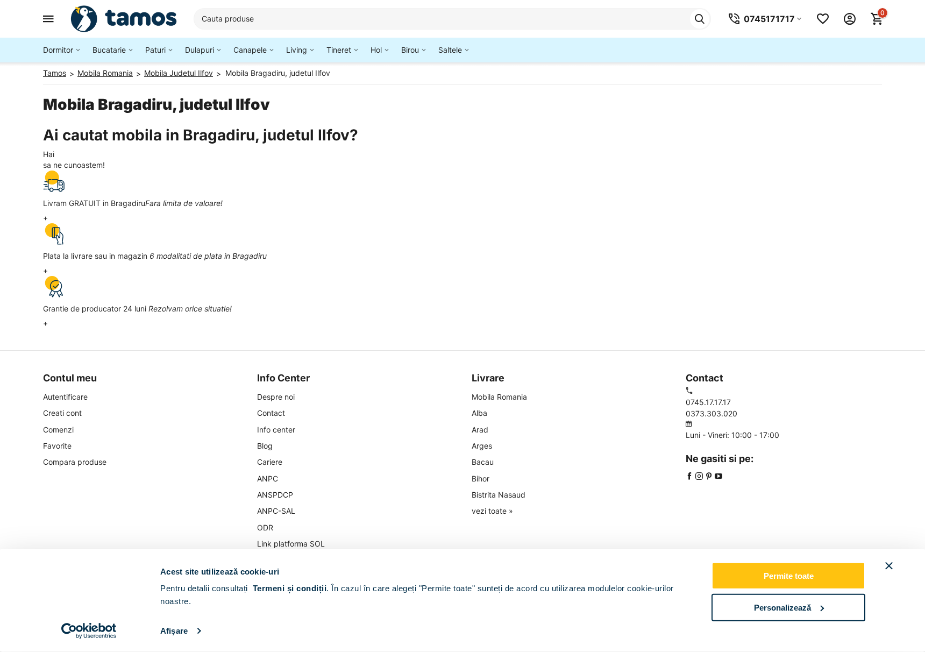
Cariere (269, 461)
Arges (482, 445)
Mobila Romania (499, 396)
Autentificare (65, 396)
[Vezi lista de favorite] (823, 19)
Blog (265, 445)
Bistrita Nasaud (498, 494)
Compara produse (74, 461)
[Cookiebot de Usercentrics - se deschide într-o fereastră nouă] (89, 631)
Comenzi (58, 429)
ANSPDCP (275, 494)
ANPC (267, 478)
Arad (480, 429)
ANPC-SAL (276, 510)
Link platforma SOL (291, 543)
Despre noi (276, 396)
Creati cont (62, 412)
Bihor (480, 478)
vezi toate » (492, 510)
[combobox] (452, 19)
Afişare (174, 630)
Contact (271, 412)
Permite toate (789, 575)
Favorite (57, 445)
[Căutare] (699, 19)
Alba (479, 412)
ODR (265, 527)
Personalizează (782, 607)
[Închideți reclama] (889, 566)
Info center (276, 429)
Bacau (483, 461)
